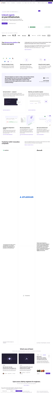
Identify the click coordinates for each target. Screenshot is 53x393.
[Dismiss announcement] (51, 0)
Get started (50, 2)
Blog (28, 2)
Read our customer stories (29, 144)
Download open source (12, 23)
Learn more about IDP (40, 134)
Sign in (46, 2)
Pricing (30, 2)
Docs (23, 2)
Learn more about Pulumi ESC (7, 134)
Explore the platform (28, 49)
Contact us (43, 2)
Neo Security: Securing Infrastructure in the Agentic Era (9, 367)
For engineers (13, 2)
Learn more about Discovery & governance (26, 134)
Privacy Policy (15, 389)
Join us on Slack (26, 385)
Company (34, 2)
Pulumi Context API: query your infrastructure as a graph (26, 367)
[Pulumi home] (3, 2)
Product (8, 2)
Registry (26, 2)
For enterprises (19, 2)
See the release (34, 0)
